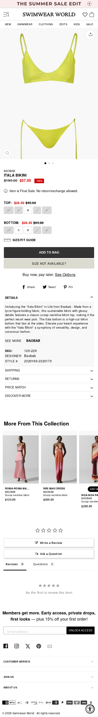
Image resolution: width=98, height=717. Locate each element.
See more (22, 340)
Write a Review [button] (51, 543)
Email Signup (50, 646)
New (8, 24)
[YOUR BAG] (92, 15)
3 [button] (53, 164)
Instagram (17, 646)
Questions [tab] (40, 564)
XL (46, 210)
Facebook (6, 646)
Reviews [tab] (12, 564)
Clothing (46, 24)
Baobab (9, 171)
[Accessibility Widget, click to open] (90, 709)
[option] (49, 93)
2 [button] (50, 164)
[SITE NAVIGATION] (4, 15)
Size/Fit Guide (24, 240)
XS (8, 210)
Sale (89, 24)
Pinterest (39, 646)
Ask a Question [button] (51, 554)
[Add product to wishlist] (74, 492)
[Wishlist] (85, 16)
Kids (77, 24)
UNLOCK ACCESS (80, 630)
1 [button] (45, 163)
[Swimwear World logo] (49, 14)
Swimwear (24, 24)
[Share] (91, 35)
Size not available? (49, 263)
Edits (63, 24)
